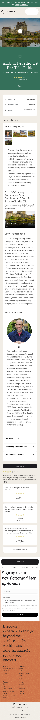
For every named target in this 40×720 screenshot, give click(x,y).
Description (24, 567)
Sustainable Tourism (25, 673)
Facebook (21, 684)
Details (4, 567)
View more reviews (20, 550)
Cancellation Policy (20, 711)
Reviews (35, 567)
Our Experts (22, 671)
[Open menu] (35, 12)
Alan (20, 347)
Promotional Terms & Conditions (20, 714)
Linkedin (21, 691)
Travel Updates (7, 689)
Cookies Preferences (20, 718)
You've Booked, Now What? (9, 697)
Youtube (21, 693)
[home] (9, 13)
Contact (5, 693)
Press (20, 678)
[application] (20, 219)
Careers (21, 676)
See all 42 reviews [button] (20, 80)
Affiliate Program (8, 671)
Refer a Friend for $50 (9, 668)
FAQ (5, 482)
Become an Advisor (8, 691)
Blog (4, 684)
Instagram (22, 689)
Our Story (21, 668)
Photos (13, 567)
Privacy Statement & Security (20, 707)
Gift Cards (6, 673)
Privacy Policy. (33, 606)
